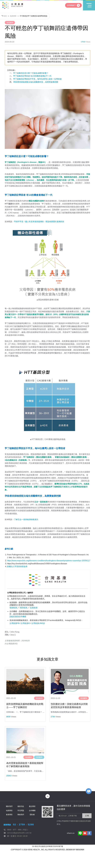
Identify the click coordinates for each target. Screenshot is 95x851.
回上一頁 (11, 11)
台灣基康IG (25, 623)
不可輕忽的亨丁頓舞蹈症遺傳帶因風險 (33, 16)
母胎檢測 (13, 608)
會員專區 (9, 814)
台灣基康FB (14, 623)
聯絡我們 (20, 814)
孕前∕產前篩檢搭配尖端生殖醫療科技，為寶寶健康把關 (35, 82)
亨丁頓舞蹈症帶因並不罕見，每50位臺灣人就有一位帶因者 (37, 79)
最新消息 (20, 806)
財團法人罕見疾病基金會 (17, 566)
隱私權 (32, 814)
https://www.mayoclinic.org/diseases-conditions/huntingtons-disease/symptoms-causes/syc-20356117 (48, 561)
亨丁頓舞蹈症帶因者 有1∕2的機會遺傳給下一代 (32, 76)
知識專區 (13, 16)
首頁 (5, 16)
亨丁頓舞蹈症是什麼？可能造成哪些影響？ (30, 73)
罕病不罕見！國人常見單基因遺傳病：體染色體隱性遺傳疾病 (39, 222)
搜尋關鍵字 (71, 5)
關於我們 (9, 806)
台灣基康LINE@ (38, 623)
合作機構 (32, 810)
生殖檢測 (33, 608)
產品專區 (32, 806)
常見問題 (20, 810)
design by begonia (75, 850)
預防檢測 (23, 608)
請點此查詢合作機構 (18, 617)
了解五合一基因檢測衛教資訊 (26, 519)
